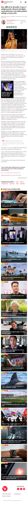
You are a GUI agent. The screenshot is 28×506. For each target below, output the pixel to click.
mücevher (22, 183)
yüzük (17, 183)
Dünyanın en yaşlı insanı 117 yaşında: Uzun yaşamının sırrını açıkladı (14, 314)
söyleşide (18, 123)
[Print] (16, 27)
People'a (8, 147)
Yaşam (6, 191)
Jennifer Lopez (5, 183)
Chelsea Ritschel (10, 20)
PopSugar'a (15, 81)
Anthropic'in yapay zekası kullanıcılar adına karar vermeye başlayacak (14, 477)
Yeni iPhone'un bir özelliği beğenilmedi (13, 242)
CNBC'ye (12, 109)
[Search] (21, 2)
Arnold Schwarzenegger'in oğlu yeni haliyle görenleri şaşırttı (14, 332)
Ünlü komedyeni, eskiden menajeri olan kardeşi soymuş (13, 296)
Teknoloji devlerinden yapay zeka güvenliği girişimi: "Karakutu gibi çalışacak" (14, 441)
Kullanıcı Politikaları (6, 496)
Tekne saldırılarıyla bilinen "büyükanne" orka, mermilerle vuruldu (13, 387)
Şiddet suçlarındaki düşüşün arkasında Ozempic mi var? (12, 205)
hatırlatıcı (14, 67)
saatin (21, 63)
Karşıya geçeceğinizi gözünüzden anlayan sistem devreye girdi (13, 278)
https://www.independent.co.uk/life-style (10, 172)
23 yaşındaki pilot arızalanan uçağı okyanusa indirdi (11, 260)
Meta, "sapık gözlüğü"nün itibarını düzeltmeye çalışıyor (11, 224)
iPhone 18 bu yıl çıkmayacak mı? (11, 424)
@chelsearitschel (10, 23)
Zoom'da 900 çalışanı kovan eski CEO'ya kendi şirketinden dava (13, 350)
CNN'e (5, 101)
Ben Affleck (12, 183)
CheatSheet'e (8, 116)
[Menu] (25, 2)
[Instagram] (24, 489)
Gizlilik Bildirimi (17, 494)
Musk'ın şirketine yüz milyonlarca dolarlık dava (13, 405)
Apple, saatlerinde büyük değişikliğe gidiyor (12, 459)
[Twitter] (21, 489)
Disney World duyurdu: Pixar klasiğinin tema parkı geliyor (13, 369)
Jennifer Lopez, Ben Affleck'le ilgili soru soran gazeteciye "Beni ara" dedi (7, 94)
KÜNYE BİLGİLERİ (6, 494)
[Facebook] (18, 489)
